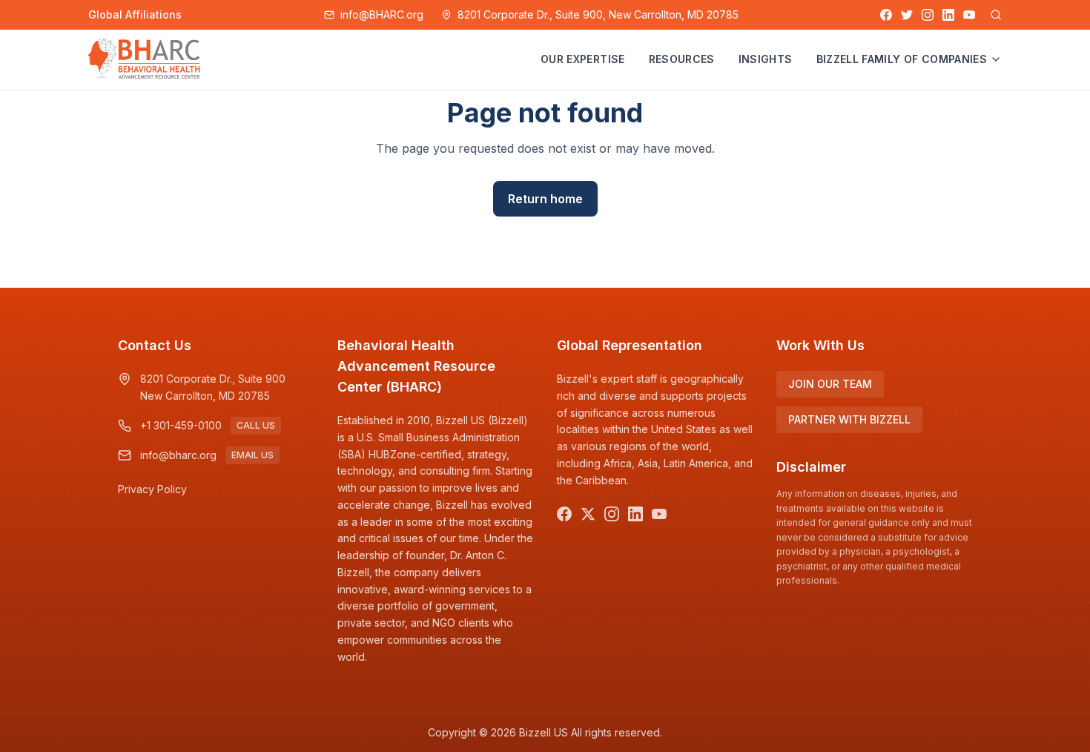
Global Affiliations (135, 14)
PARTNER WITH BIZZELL (849, 419)
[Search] (996, 15)
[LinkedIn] (948, 15)
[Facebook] (886, 15)
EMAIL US (252, 455)
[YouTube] (969, 15)
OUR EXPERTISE (583, 59)
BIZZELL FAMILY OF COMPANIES (901, 59)
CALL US (256, 425)
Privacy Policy (152, 489)
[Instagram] (928, 15)
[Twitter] (907, 15)
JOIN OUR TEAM (830, 383)
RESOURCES (682, 59)
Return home (545, 198)
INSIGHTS (766, 59)
